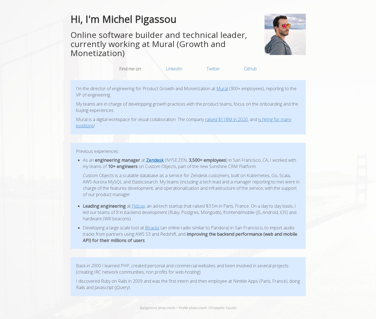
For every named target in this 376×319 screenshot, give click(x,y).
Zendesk (155, 160)
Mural (222, 89)
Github (250, 69)
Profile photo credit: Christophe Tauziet (207, 308)
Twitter (213, 69)
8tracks (152, 228)
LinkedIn (174, 69)
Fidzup (138, 206)
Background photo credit (157, 308)
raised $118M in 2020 (226, 119)
